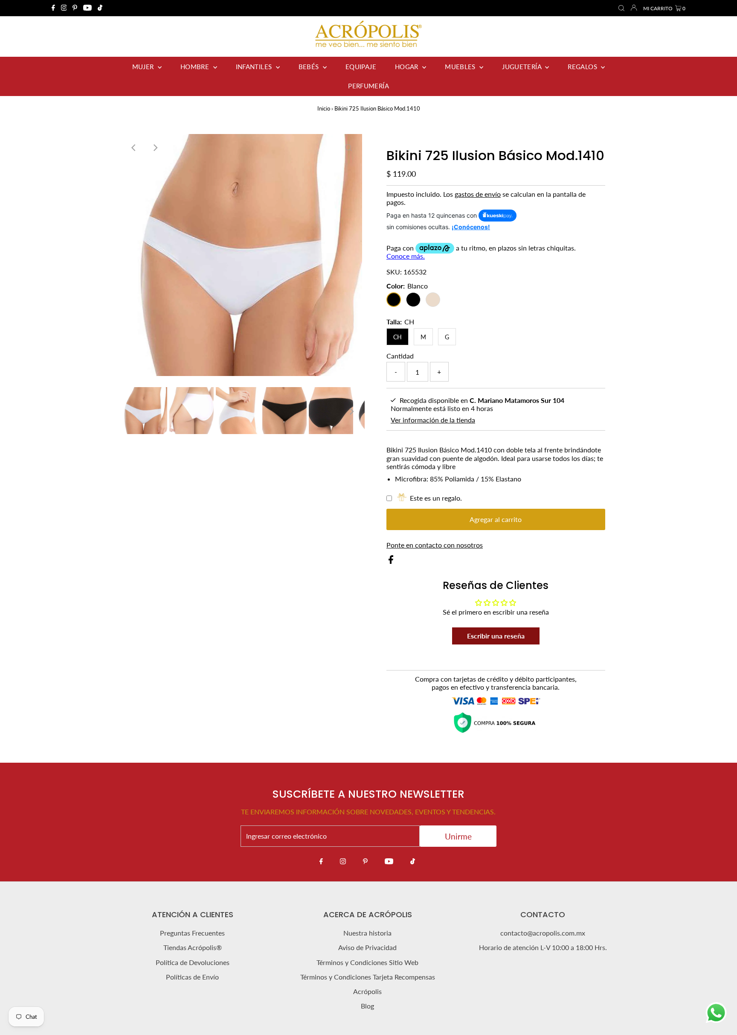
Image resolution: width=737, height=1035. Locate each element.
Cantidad (400, 356)
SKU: (394, 272)
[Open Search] (621, 8)
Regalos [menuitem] (583, 66)
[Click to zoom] (348, 147)
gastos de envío (478, 194)
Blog (367, 1006)
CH (397, 337)
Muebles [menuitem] (461, 66)
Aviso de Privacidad (367, 947)
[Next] (154, 147)
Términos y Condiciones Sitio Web (367, 962)
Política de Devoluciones (192, 962)
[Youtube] (87, 8)
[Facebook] (53, 8)
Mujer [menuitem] (144, 66)
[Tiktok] (100, 8)
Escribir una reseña (496, 636)
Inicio (323, 108)
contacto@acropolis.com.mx (542, 933)
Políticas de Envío (192, 977)
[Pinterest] (74, 8)
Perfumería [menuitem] (368, 86)
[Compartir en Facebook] (391, 561)
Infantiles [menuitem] (255, 66)
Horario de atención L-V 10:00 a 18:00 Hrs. (543, 947)
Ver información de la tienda (433, 420)
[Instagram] (64, 8)
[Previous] (134, 147)
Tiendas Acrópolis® (192, 947)
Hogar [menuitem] (407, 66)
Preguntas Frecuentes (192, 933)
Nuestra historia (367, 933)
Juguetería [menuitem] (522, 66)
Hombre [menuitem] (195, 66)
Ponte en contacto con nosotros (434, 545)
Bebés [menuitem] (310, 66)
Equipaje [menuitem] (360, 66)
